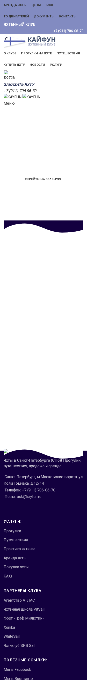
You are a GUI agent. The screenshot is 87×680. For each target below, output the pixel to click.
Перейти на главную (43, 179)
